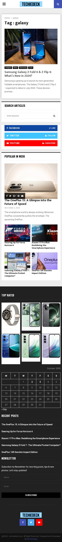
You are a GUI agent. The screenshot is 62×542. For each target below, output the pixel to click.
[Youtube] (39, 522)
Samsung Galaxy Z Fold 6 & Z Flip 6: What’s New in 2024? (28, 73)
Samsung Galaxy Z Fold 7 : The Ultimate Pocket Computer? (17, 273)
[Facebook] (23, 522)
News (15, 67)
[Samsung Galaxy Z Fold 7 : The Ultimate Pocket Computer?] (17, 261)
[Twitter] (31, 522)
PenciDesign (32, 539)
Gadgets (8, 67)
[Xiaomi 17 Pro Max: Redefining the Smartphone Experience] (44, 233)
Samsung (23, 67)
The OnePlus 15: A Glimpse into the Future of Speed (28, 202)
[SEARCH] (54, 116)
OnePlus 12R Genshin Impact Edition (42, 272)
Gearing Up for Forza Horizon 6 (15, 244)
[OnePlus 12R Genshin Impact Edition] (44, 261)
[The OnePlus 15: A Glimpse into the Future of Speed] (31, 181)
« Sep (4, 409)
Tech (31, 67)
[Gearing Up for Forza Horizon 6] (17, 233)
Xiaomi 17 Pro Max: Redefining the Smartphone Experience (43, 245)
